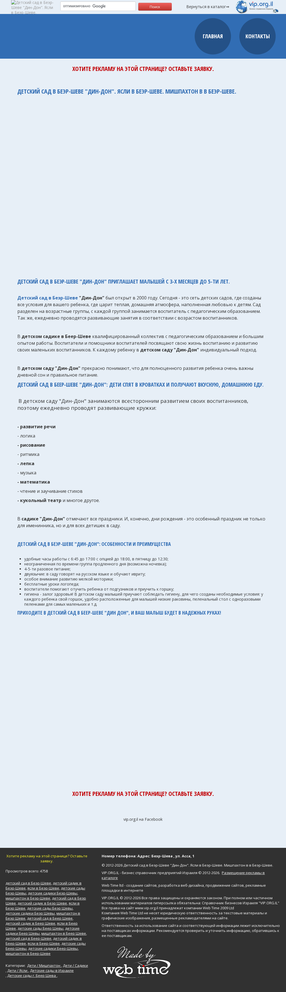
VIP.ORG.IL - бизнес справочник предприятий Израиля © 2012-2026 (160, 872)
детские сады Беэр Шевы (50, 908)
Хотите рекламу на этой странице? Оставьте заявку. (143, 68)
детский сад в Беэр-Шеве (28, 883)
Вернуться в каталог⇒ (207, 6)
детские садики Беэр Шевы (30, 913)
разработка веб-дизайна (181, 885)
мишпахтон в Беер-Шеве (28, 953)
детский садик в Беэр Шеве (42, 903)
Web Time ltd (112, 885)
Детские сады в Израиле (52, 970)
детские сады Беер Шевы (40, 928)
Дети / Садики (75, 965)
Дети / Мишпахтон (44, 965)
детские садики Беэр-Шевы (52, 893)
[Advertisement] (143, 183)
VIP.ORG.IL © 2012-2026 (121, 897)
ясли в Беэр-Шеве (43, 888)
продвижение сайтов (225, 885)
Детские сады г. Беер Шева (32, 975)
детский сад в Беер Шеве (50, 918)
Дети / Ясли (17, 970)
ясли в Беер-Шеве (44, 943)
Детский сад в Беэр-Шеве (47, 298)
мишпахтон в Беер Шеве (63, 933)
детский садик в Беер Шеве (30, 923)
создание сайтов (141, 885)
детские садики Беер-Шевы (53, 948)
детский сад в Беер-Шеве (28, 938)
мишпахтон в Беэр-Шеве (28, 898)
